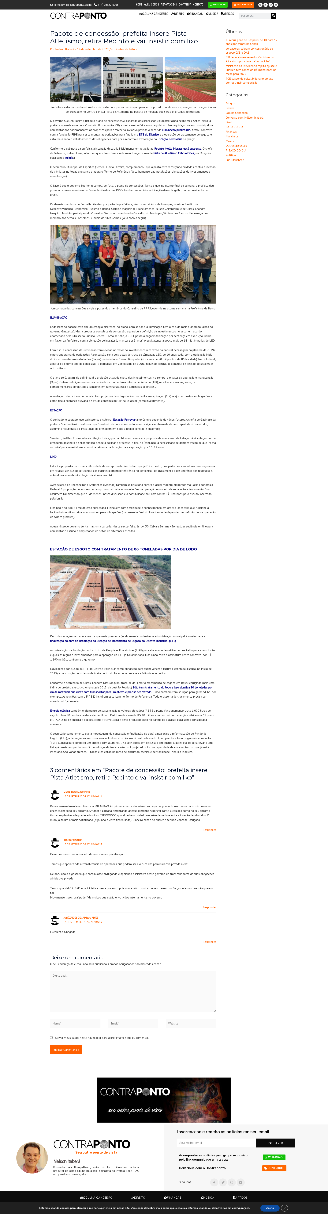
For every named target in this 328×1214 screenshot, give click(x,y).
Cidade (230, 108)
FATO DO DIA (234, 127)
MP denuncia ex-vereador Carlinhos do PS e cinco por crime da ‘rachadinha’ (250, 59)
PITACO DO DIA (236, 150)
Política (231, 155)
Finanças (196, 14)
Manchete (232, 136)
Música (213, 14)
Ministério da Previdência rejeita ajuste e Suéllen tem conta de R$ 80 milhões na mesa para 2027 (251, 70)
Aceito (270, 1208)
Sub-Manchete (235, 160)
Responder (209, 830)
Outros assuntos (236, 145)
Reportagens (169, 4)
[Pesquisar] (273, 16)
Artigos (228, 14)
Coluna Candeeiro (155, 14)
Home (139, 4)
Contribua (185, 4)
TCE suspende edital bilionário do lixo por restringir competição (249, 80)
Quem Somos (151, 4)
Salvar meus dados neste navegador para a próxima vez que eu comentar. (102, 1038)
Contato (198, 4)
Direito (179, 14)
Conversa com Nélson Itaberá (244, 117)
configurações (240, 1208)
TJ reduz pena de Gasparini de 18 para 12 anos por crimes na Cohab (252, 42)
